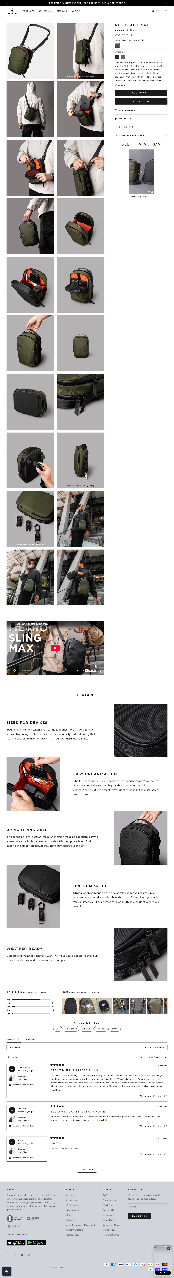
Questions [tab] (29, 1040)
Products (28, 11)
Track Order (108, 1205)
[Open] (6, 1271)
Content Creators (74, 1229)
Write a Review (157, 1048)
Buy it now (141, 101)
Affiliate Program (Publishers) (80, 1225)
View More (120, 85)
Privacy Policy (109, 1229)
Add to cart (141, 92)
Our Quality (71, 1200)
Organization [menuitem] (71, 1028)
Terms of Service (111, 1234)
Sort (141, 1057)
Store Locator (109, 1200)
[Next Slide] (165, 1006)
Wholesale (108, 1215)
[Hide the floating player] (168, 1248)
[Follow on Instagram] (15, 1255)
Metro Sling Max (25, 1079)
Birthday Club (72, 1234)
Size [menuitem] (58, 1028)
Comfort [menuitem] (114, 1028)
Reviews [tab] (14, 1040)
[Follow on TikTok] (29, 1255)
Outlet (75, 11)
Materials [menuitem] (100, 1028)
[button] (141, 30)
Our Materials (72, 1205)
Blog (68, 1215)
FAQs (105, 1195)
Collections (45, 11)
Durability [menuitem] (86, 1028)
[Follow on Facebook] (8, 1255)
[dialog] (163, 1260)
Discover (62, 11)
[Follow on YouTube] (22, 1255)
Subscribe (139, 1216)
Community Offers (111, 1225)
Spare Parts (108, 1219)
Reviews (146, 11)
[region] (114, 1006)
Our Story (71, 1195)
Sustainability (72, 1210)
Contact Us (108, 1210)
